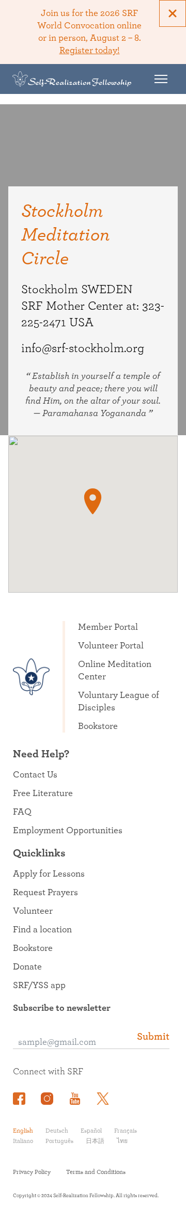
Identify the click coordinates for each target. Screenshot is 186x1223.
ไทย (122, 1141)
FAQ (22, 812)
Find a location (42, 929)
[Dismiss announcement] (172, 13)
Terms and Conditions (96, 1172)
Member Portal (108, 627)
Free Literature (43, 793)
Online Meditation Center (114, 670)
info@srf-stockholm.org (82, 348)
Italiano (23, 1141)
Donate (27, 967)
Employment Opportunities (67, 830)
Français (125, 1130)
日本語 (95, 1141)
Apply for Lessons (49, 874)
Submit (153, 1036)
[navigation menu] (160, 79)
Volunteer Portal (111, 645)
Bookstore (98, 726)
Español (91, 1130)
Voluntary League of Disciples (118, 701)
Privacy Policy (32, 1172)
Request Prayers (45, 892)
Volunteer (33, 911)
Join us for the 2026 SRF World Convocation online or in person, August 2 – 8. (89, 32)
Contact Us (35, 775)
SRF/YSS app (39, 985)
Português (59, 1141)
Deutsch (56, 1130)
